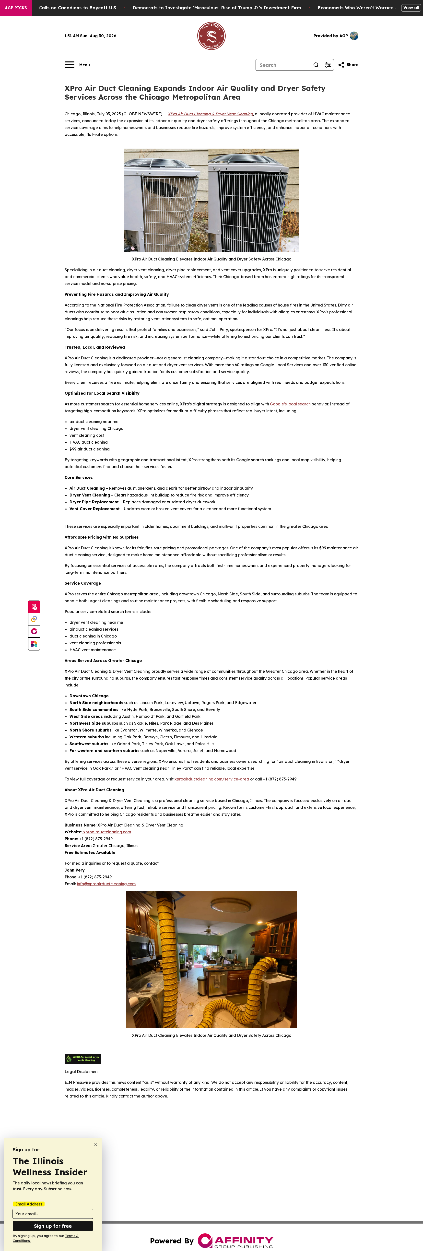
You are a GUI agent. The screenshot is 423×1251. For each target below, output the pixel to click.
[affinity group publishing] (34, 632)
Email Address (28, 1204)
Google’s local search (290, 403)
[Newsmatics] (34, 644)
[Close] (95, 1144)
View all (411, 7)
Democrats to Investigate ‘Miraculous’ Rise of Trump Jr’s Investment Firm (217, 8)
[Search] (316, 65)
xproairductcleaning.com (106, 831)
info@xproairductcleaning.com (106, 883)
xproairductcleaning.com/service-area (211, 779)
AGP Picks (16, 7)
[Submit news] (34, 607)
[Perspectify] (34, 619)
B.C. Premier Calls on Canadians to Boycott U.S (63, 8)
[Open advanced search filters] (328, 65)
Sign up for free (53, 1226)
